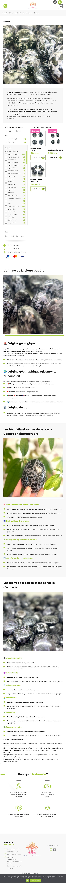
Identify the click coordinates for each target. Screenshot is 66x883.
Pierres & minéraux (25, 13)
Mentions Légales (35, 880)
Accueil (15, 13)
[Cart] (55, 2)
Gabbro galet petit (55, 150)
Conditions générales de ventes (30, 873)
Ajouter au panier (39, 157)
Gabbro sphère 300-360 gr (36, 180)
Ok (27, 880)
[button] (61, 6)
